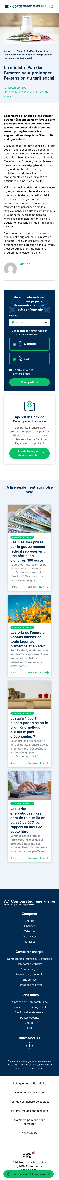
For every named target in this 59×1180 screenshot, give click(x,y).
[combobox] (29, 322)
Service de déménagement (29, 1007)
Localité (13, 315)
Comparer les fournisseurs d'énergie (29, 958)
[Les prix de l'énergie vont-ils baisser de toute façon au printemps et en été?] (29, 610)
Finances (29, 926)
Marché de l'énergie (22, 537)
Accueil (8, 51)
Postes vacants (29, 1017)
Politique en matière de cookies (29, 1101)
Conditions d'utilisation (29, 1092)
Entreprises (30, 979)
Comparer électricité (29, 964)
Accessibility (29, 1133)
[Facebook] (29, 1045)
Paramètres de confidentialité (29, 1110)
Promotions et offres (29, 984)
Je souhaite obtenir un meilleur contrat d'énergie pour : (29, 332)
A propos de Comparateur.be (29, 1002)
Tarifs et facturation (38, 51)
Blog (19, 51)
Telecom (29, 931)
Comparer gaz (30, 969)
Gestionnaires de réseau (29, 1012)
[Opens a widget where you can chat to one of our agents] (28, 1174)
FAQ (29, 1028)
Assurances (29, 936)
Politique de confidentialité (29, 1083)
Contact (30, 1022)
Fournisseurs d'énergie (29, 974)
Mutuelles (29, 941)
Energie (29, 920)
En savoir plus (36, 586)
